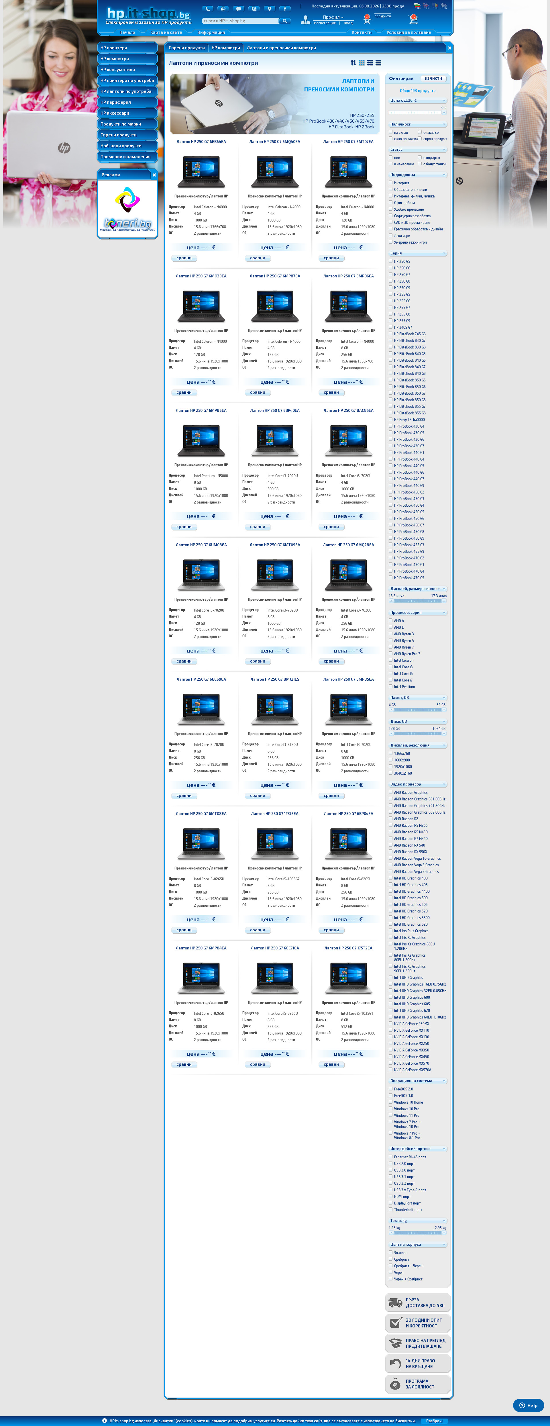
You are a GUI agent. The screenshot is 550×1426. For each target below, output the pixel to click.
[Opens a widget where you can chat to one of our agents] (528, 1406)
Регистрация (325, 23)
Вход (348, 23)
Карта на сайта (166, 32)
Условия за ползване (409, 32)
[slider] (444, 112)
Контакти (362, 32)
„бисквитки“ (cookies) (172, 1421)
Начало (127, 32)
